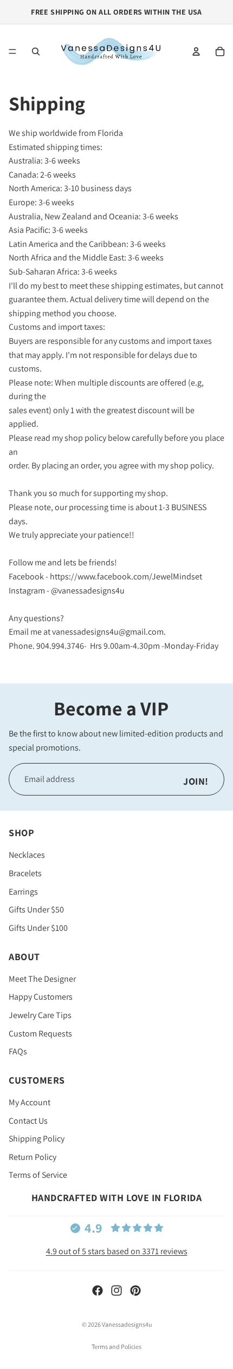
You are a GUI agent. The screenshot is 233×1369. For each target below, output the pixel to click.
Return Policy (32, 1157)
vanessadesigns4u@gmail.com (108, 631)
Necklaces (27, 854)
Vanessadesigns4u (127, 1324)
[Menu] (12, 51)
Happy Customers (41, 996)
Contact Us (28, 1120)
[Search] (36, 51)
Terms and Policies (116, 1346)
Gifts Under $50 (36, 909)
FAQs (18, 1051)
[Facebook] (97, 1290)
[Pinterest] (135, 1290)
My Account (29, 1102)
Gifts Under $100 (38, 928)
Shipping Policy (36, 1138)
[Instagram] (116, 1290)
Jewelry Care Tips (40, 1015)
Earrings (23, 891)
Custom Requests (40, 1033)
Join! (196, 781)
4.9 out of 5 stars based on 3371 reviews (116, 1251)
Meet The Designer (42, 979)
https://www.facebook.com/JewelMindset (126, 576)
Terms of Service (38, 1175)
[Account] (196, 51)
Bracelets (25, 873)
